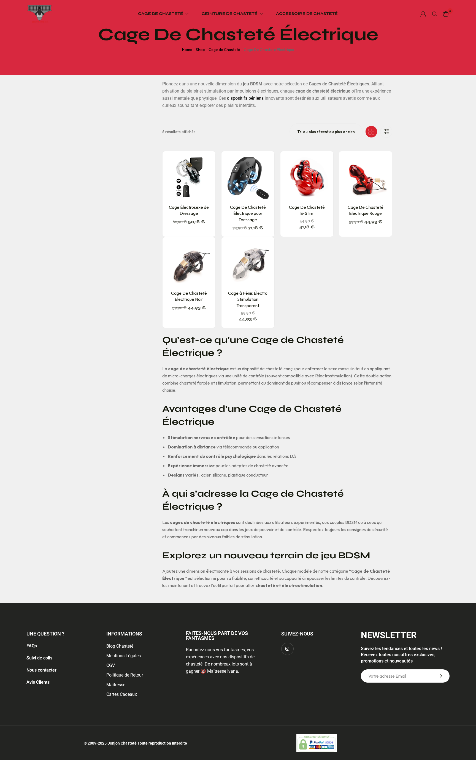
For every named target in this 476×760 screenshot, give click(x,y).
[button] (195, 196)
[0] (445, 14)
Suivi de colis (39, 658)
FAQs (31, 645)
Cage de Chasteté (224, 49)
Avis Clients (38, 682)
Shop (200, 49)
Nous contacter (41, 670)
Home (187, 49)
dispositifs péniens (245, 98)
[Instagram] (287, 649)
